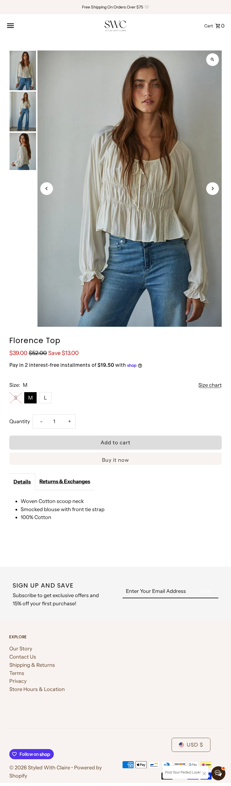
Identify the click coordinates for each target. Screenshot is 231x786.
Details (22, 482)
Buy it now (115, 460)
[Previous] (46, 188)
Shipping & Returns (32, 665)
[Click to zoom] (212, 59)
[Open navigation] (53, 26)
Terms (16, 673)
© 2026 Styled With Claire (40, 768)
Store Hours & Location (37, 689)
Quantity (19, 421)
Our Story (20, 649)
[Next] (212, 188)
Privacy (17, 681)
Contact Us (22, 657)
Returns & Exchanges (64, 481)
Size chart (210, 385)
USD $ (195, 745)
